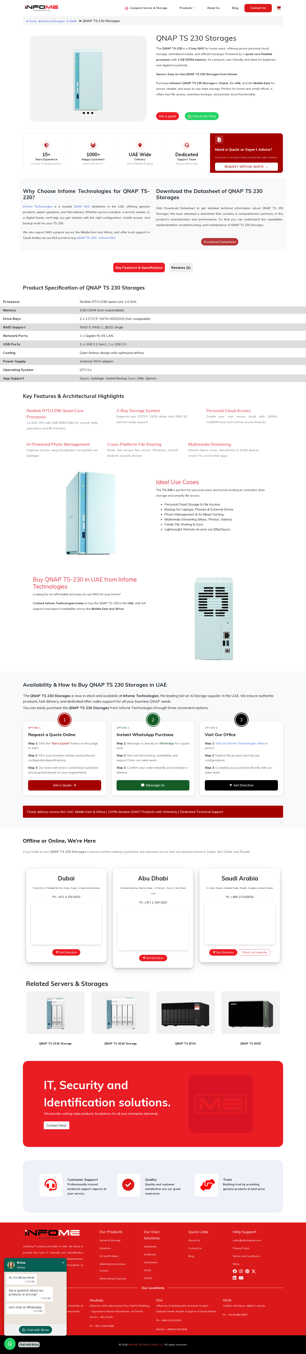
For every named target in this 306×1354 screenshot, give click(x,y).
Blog (235, 8)
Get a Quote (62, 785)
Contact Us (258, 8)
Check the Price (204, 116)
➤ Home (31, 21)
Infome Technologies (37, 206)
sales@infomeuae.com (247, 1240)
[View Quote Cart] (278, 8)
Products (186, 8)
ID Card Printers (109, 1256)
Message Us (155, 785)
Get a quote (167, 116)
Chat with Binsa (38, 1330)
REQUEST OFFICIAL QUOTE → (247, 166)
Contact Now (56, 1125)
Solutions (105, 1248)
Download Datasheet (220, 242)
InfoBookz (150, 1254)
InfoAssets (150, 1262)
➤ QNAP (72, 21)
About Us (213, 8)
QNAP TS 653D (250, 1043)
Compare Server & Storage (148, 8)
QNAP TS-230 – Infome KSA (96, 238)
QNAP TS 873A (185, 1043)
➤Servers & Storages (52, 21)
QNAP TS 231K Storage (55, 1043)
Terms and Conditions (246, 1256)
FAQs (236, 1264)
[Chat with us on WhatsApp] (10, 1344)
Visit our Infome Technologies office (240, 743)
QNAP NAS (82, 206)
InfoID (147, 1270)
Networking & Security (113, 1278)
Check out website (254, 952)
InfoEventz (150, 1246)
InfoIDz (148, 1278)
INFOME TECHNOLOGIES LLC (145, 1344)
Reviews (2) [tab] (181, 267)
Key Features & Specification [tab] (139, 267)
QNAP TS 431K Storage (120, 1043)
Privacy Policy (241, 1248)
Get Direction (244, 785)
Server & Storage (110, 1240)
